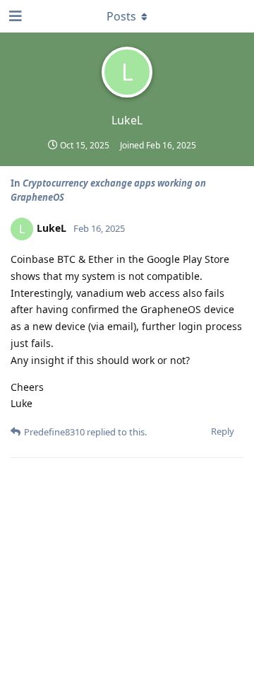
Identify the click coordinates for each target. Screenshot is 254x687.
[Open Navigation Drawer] (14, 16)
